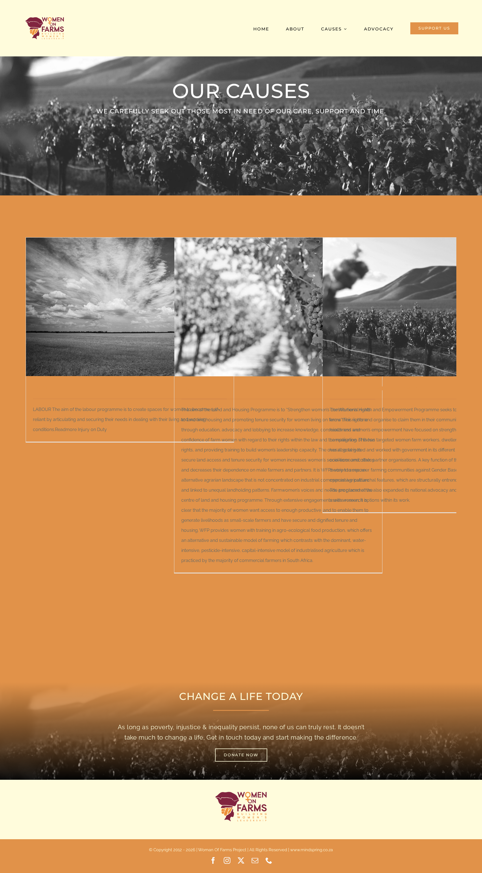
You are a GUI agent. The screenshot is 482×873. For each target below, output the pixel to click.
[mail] (255, 860)
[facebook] (213, 860)
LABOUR (46, 388)
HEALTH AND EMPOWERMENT (376, 388)
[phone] (268, 860)
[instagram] (227, 860)
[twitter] (241, 860)
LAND (190, 388)
